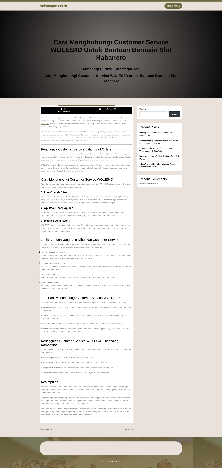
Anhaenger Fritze (53, 6)
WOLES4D (45, 124)
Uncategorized (127, 69)
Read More (173, 5)
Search (142, 109)
